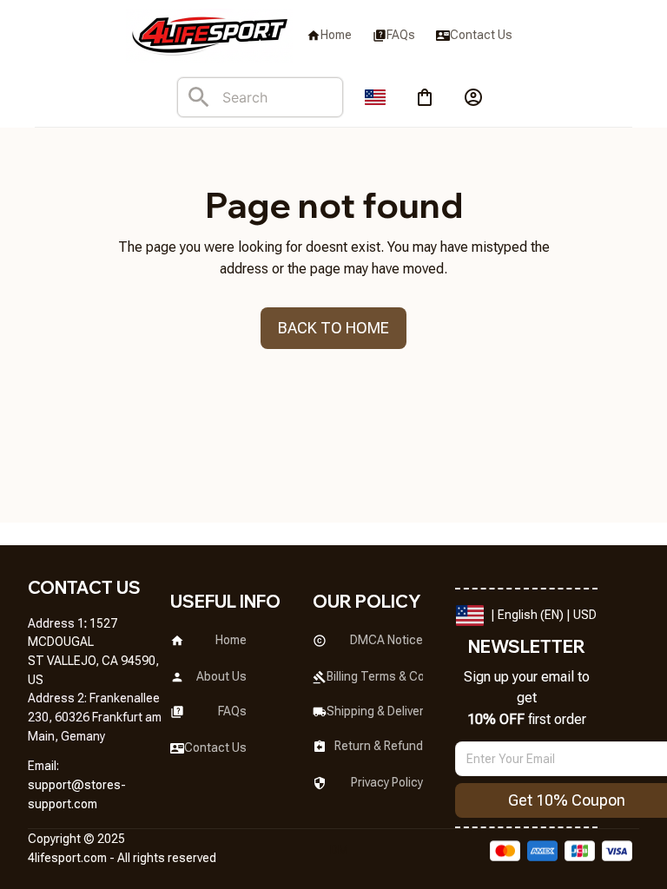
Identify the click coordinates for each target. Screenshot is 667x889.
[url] (99, 794)
